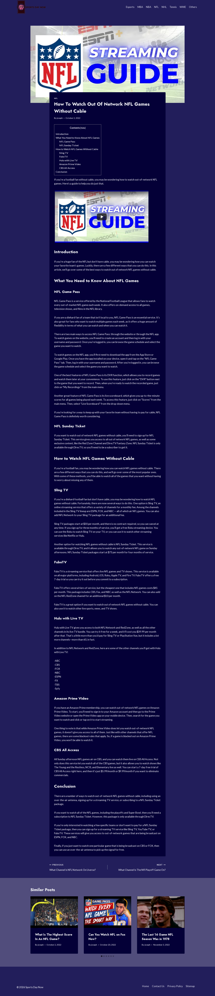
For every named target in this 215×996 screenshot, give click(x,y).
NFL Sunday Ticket (69, 145)
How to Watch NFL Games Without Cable (77, 149)
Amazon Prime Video (70, 164)
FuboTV (63, 156)
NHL (164, 6)
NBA (148, 6)
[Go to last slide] (35, 925)
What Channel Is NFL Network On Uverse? (72, 867)
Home (145, 986)
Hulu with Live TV (68, 160)
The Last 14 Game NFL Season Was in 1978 (157, 937)
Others (193, 6)
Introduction (62, 134)
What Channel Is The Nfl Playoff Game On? (142, 867)
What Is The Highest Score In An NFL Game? (53, 937)
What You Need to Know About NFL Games (78, 137)
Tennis (173, 6)
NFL (156, 6)
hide (83, 128)
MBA (140, 6)
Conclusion (61, 171)
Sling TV (63, 152)
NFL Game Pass (67, 141)
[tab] (101, 956)
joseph (60, 118)
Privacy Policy (175, 986)
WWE (183, 6)
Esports (130, 6)
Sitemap (190, 986)
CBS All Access (67, 168)
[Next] (179, 925)
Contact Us (158, 986)
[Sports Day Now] (31, 7)
